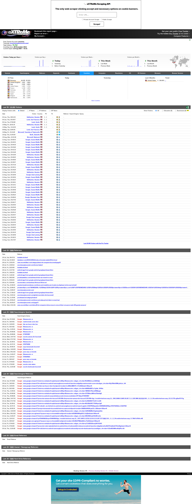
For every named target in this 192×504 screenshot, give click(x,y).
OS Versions (141, 73)
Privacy (189, 473)
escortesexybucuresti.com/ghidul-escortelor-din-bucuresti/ (35, 295)
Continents (71, 73)
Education (168, 110)
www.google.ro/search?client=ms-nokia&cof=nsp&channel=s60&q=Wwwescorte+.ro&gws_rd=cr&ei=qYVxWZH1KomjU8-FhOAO (62, 423)
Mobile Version (113, 471)
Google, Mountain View (32, 197)
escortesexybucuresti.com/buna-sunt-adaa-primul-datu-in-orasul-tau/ (38, 300)
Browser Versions (177, 73)
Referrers (42, 73)
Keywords (56, 73)
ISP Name (54, 110)
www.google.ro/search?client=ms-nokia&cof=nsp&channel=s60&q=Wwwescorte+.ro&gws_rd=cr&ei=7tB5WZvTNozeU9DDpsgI (62, 391)
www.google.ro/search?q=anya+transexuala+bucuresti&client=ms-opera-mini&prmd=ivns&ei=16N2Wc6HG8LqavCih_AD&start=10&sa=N (65, 408)
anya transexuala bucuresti (31, 347)
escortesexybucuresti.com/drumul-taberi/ (30, 265)
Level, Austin (36, 122)
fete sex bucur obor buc (30, 324)
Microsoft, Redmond (33, 137)
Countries (87, 73)
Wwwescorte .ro (28, 319)
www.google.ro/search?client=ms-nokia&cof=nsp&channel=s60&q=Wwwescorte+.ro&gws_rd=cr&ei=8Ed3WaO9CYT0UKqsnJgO (62, 403)
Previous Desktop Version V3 (98, 471)
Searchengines (24, 73)
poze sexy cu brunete (29, 352)
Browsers (157, 73)
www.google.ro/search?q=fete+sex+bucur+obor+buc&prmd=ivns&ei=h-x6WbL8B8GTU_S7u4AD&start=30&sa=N (57, 386)
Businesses (181, 110)
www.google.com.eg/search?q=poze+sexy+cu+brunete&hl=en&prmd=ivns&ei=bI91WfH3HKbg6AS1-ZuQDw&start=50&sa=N (61, 413)
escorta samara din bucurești (32, 337)
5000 (12, 250)
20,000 (12, 107)
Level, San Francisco (33, 119)
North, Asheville (35, 134)
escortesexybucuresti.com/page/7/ (27, 302)
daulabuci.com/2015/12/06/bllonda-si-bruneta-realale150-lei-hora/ (37, 260)
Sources (7, 73)
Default (22, 110)
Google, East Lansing (33, 175)
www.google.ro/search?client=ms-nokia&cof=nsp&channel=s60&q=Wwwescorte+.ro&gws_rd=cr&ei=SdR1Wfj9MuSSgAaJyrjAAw (62, 411)
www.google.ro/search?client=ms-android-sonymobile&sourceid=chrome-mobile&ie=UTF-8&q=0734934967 (56, 396)
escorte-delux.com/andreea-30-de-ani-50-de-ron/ (32, 282)
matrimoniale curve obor (30, 321)
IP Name (31, 110)
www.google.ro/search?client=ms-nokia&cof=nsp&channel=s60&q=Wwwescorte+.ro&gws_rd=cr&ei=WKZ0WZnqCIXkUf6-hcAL (62, 416)
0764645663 (26, 357)
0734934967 (26, 334)
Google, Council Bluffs (33, 139)
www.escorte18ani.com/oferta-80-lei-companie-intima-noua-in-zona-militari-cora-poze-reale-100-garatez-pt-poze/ (51, 305)
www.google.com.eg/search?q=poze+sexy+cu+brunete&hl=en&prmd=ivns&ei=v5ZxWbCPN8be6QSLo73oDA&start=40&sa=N (61, 421)
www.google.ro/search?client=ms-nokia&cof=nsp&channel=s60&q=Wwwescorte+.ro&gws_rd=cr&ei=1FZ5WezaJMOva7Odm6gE (62, 393)
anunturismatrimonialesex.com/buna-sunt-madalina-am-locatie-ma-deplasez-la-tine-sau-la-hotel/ (47, 285)
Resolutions (119, 73)
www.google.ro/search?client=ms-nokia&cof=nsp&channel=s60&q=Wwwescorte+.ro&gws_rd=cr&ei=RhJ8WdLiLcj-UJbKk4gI (61, 381)
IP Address (42, 110)
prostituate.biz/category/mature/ (27, 297)
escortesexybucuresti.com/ (19, 43)
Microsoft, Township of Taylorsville (29, 132)
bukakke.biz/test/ (22, 257)
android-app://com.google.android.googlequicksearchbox (35, 270)
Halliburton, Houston (33, 117)
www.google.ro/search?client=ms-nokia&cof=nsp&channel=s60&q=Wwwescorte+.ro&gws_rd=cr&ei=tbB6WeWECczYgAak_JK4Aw (63, 388)
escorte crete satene (29, 364)
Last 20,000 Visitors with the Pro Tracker (96, 243)
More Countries (96, 100)
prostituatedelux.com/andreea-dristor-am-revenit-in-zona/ (35, 277)
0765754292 (26, 344)
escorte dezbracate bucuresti (32, 367)
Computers (102, 73)
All (158, 110)
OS (130, 73)
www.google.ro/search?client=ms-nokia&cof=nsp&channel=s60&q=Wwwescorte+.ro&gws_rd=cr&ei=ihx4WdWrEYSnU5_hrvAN (62, 401)
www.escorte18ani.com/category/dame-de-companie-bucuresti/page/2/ (39, 262)
